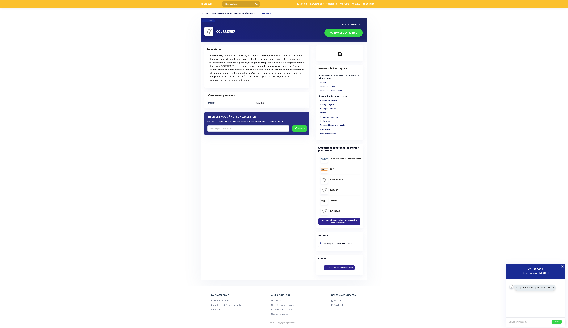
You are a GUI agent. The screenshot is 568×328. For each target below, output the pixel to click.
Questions (302, 4)
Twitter (337, 300)
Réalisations (317, 4)
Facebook (338, 305)
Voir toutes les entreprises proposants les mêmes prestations (339, 221)
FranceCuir (206, 3)
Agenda (356, 4)
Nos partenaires (279, 313)
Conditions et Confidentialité (226, 305)
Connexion (369, 4)
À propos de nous (220, 300)
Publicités (276, 300)
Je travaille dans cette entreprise (339, 267)
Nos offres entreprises (282, 305)
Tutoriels (331, 4)
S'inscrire (300, 128)
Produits (344, 4)
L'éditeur (215, 309)
